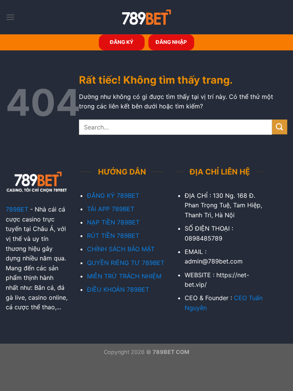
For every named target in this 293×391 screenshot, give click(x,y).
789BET (17, 209)
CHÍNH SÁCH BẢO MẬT (121, 249)
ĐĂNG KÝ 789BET (113, 195)
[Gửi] (279, 127)
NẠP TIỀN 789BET (113, 222)
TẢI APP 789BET (110, 209)
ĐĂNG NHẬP (171, 42)
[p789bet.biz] (146, 17)
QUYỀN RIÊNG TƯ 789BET (125, 263)
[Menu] (10, 17)
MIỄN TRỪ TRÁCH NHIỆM (124, 276)
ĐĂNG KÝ (122, 42)
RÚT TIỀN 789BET (113, 235)
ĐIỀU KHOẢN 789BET (118, 289)
